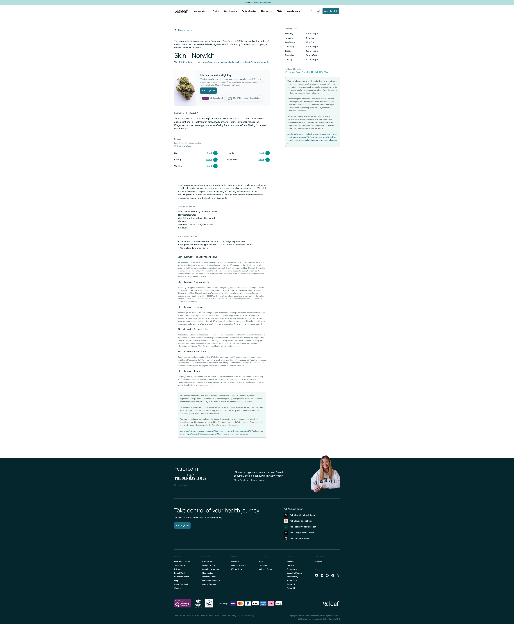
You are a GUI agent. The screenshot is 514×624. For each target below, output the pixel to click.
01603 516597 (185, 62)
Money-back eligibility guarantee (263, 2)
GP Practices (236, 569)
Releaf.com (292, 580)
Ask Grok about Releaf (300, 538)
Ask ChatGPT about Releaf (303, 515)
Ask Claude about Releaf (301, 521)
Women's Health (209, 577)
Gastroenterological (211, 580)
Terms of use (179, 616)
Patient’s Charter (181, 577)
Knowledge (292, 11)
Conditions (229, 11)
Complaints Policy (228, 616)
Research (234, 562)
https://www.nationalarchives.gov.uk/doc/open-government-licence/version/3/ (217, 431)
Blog (261, 562)
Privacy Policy (193, 616)
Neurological (208, 573)
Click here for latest (182, 146)
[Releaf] (181, 11)
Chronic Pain (208, 562)
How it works (199, 11)
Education (263, 565)
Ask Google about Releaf (302, 532)
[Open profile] (319, 11)
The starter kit (180, 565)
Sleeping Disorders (210, 569)
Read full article (181, 485)
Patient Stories (249, 11)
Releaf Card (179, 573)
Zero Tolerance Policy (210, 616)
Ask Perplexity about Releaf (303, 526)
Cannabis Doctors (294, 573)
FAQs (279, 11)
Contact (177, 588)
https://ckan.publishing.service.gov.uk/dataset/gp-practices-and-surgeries (217, 434)
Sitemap (318, 562)
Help (176, 580)
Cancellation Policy (246, 616)
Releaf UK (291, 584)
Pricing (215, 11)
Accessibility (292, 577)
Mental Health (208, 565)
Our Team (291, 565)
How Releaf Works (182, 562)
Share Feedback (181, 584)
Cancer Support (209, 584)
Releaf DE (291, 588)
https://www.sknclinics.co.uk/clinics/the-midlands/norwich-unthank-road (238, 62)
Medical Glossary (238, 565)
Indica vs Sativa (265, 569)
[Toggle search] (312, 11)
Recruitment (292, 569)
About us (265, 11)
